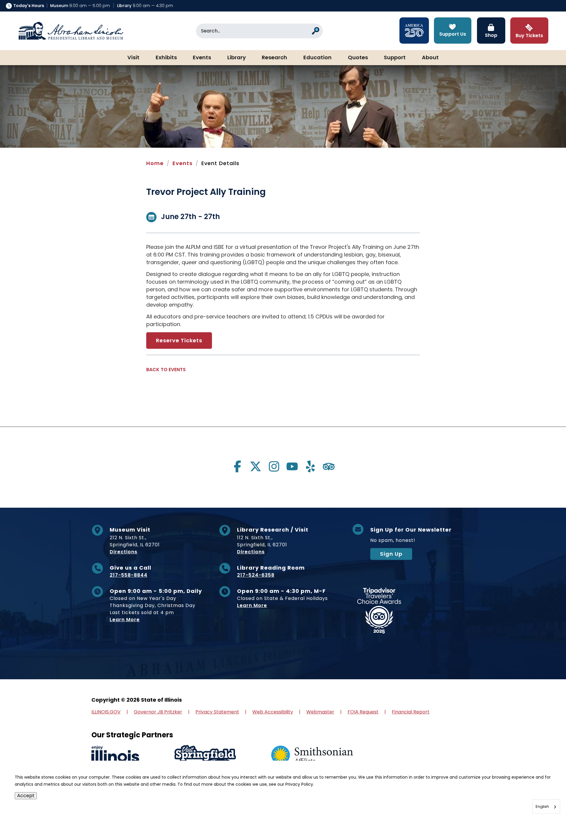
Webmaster (320, 711)
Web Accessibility (272, 711)
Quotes (358, 58)
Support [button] (395, 58)
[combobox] (546, 806)
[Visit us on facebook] (237, 466)
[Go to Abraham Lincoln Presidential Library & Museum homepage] (71, 31)
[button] (544, 792)
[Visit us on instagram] (274, 466)
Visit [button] (133, 58)
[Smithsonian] (312, 755)
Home (155, 163)
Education (317, 58)
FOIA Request (363, 711)
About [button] (430, 58)
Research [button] (274, 58)
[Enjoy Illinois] (115, 755)
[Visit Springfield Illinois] (205, 755)
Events (202, 58)
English (542, 806)
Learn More (125, 619)
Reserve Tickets (179, 340)
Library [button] (236, 58)
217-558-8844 (128, 575)
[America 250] (414, 30)
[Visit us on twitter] (255, 466)
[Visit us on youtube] (292, 466)
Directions (123, 551)
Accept (25, 795)
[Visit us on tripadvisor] (329, 466)
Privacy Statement (217, 711)
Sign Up (391, 554)
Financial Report (411, 711)
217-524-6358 (255, 575)
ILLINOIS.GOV (106, 711)
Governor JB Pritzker (158, 711)
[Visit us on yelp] (310, 466)
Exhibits (166, 58)
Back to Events (166, 369)
